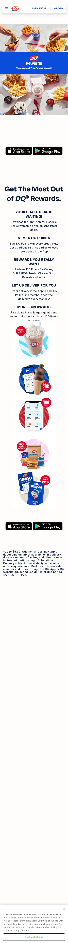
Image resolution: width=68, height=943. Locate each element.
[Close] (64, 909)
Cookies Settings (34, 937)
